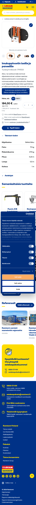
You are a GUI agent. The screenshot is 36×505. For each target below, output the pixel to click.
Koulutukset (7, 453)
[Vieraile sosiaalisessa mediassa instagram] (7, 476)
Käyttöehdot (6, 492)
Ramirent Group (8, 461)
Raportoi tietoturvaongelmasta (12, 500)
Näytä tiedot (26, 271)
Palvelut (6, 444)
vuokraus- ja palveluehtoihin (19, 122)
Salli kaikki (18, 277)
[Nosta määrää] (32, 105)
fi (30, 2)
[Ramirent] (7, 7)
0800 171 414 (13, 370)
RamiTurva (17, 114)
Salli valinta (18, 283)
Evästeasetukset (7, 502)
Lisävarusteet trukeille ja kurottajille (16, 19)
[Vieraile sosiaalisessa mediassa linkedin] (10, 476)
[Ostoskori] (27, 7)
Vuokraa (5, 448)
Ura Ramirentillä (8, 432)
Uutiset (5, 440)
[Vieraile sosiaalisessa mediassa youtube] (18, 476)
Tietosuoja (5, 495)
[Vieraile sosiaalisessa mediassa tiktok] (14, 476)
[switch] (31, 251)
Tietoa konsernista (11, 457)
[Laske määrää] (24, 105)
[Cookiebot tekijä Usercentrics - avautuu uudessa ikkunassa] (26, 214)
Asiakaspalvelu (8, 434)
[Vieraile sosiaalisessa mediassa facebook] (3, 476)
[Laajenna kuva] (31, 25)
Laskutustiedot (8, 437)
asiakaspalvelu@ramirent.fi (19, 372)
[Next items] (32, 56)
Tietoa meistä (7, 429)
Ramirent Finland (10, 426)
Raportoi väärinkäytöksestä (11, 497)
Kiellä (18, 289)
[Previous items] (3, 56)
